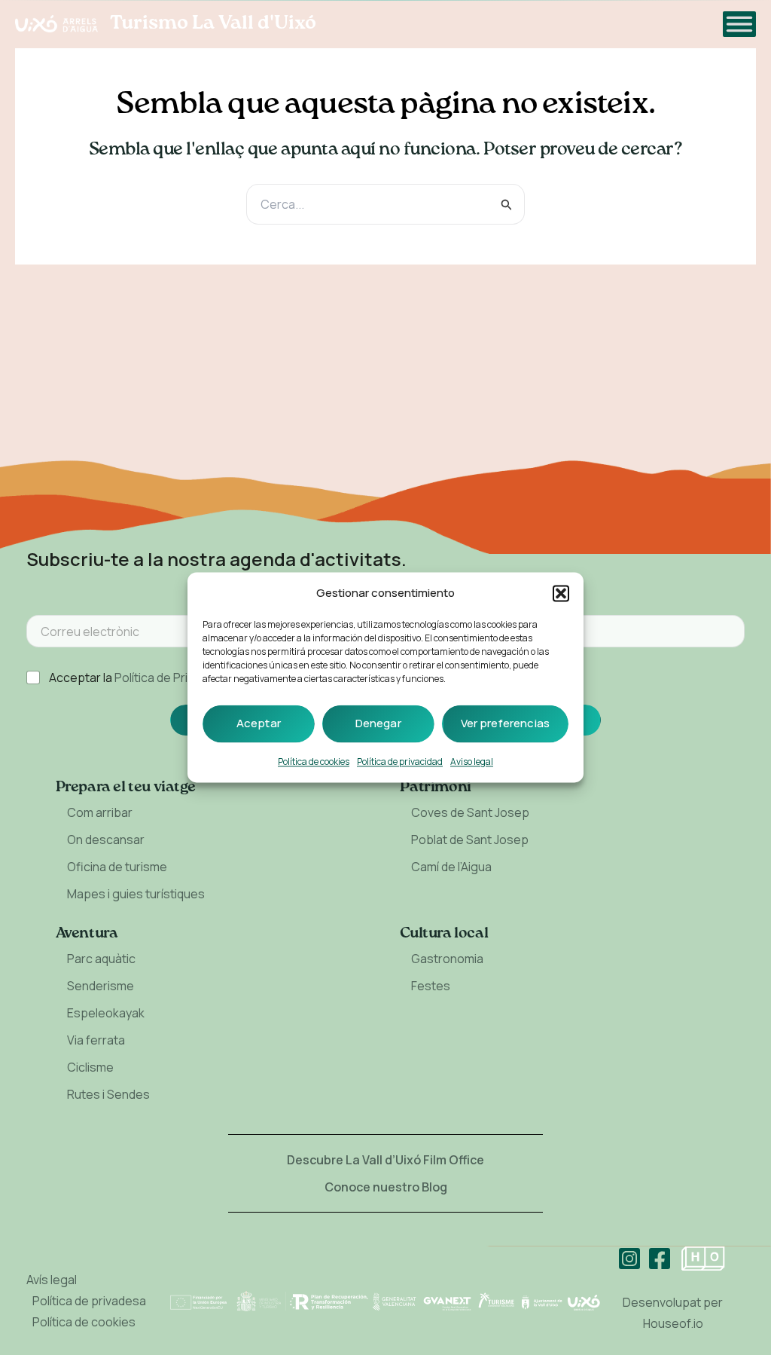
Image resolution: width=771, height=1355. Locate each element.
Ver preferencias (505, 724)
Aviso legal (471, 762)
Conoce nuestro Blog (386, 1187)
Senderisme (100, 985)
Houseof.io (673, 1323)
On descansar (106, 839)
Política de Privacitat (169, 677)
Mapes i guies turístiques (136, 893)
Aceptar (258, 724)
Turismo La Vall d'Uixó (213, 23)
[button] (560, 593)
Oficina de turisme (117, 866)
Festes (430, 985)
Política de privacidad (400, 762)
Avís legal (51, 1279)
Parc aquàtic (101, 958)
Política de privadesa (89, 1300)
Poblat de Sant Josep (470, 839)
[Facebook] (660, 1258)
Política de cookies (313, 762)
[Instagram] (629, 1258)
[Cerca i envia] (506, 203)
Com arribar (100, 812)
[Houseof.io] (703, 1258)
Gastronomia (447, 958)
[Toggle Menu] (739, 24)
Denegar (378, 724)
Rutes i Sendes (108, 1094)
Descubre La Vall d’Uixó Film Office (385, 1160)
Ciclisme (90, 1067)
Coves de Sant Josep (470, 812)
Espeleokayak (106, 1013)
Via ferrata (96, 1040)
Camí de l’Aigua (451, 866)
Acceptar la (137, 678)
